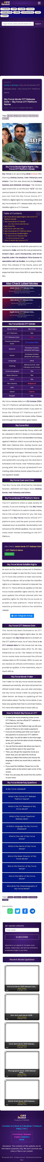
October (5, 118)
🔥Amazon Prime (27, 12)
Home (7, 85)
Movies (15, 85)
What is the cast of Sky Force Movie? (22, 837)
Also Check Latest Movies (20, 224)
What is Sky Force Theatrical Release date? (22, 817)
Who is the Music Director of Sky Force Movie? (22, 857)
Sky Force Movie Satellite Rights (16, 234)
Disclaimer (27, 1126)
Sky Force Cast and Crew (14, 229)
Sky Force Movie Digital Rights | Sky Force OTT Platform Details (20, 218)
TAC (24, 1128)
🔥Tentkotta (5, 9)
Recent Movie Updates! (22, 959)
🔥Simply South (6, 12)
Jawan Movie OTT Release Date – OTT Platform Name (22, 550)
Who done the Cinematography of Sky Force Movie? (22, 887)
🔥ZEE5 (14, 9)
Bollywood (17, 116)
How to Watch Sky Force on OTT (16, 240)
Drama (25, 116)
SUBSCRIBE (22, 937)
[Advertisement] (22, 50)
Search (38, 24)
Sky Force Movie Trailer (16, 238)
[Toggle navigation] (39, 3)
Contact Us (8, 1126)
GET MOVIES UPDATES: (14, 926)
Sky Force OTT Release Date (17, 236)
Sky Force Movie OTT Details (15, 222)
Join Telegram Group (23, 615)
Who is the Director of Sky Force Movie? (22, 867)
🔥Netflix (16, 12)
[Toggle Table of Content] (37, 214)
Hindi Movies (34, 116)
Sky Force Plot (10, 226)
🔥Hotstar (4, 16)
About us (18, 1126)
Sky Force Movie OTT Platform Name (18, 231)
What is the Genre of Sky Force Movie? (22, 847)
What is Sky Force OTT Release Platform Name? (22, 797)
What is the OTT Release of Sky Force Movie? (22, 807)
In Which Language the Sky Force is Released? (22, 827)
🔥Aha (38, 12)
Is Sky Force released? (16, 789)
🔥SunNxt (21, 9)
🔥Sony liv (30, 9)
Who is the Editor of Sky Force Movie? (22, 877)
